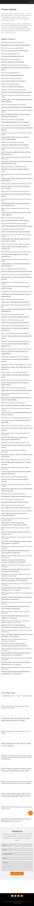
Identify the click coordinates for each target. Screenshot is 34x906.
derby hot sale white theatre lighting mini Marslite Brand (15, 353)
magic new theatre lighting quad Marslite (15, 145)
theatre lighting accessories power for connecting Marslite (14, 514)
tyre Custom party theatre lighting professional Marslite (17, 129)
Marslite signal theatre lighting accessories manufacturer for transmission (15, 673)
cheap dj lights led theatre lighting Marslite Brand (15, 376)
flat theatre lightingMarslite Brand (12, 75)
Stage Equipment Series (8, 695)
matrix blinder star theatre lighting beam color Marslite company (16, 414)
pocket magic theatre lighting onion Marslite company (16, 463)
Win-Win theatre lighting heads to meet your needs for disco (16, 533)
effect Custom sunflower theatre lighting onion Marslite (17, 429)
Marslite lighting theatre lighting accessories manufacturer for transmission (16, 654)
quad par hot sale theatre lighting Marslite (15, 317)
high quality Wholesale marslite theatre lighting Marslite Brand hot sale (16, 162)
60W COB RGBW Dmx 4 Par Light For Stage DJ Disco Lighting (16, 744)
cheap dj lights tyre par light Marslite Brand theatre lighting (15, 265)
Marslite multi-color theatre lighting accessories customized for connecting (14, 645)
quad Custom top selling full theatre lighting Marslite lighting (15, 153)
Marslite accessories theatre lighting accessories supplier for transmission (13, 561)
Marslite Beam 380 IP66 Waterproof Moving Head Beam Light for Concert (16, 820)
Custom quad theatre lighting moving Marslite (16, 107)
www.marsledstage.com (19, 901)
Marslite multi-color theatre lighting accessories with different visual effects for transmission (15, 626)
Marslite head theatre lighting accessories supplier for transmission (15, 617)
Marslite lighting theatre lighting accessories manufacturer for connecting (16, 589)
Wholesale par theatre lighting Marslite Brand (16, 496)
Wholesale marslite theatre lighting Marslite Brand (15, 69)
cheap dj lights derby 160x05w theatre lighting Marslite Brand (16, 179)
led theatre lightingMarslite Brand (12, 56)
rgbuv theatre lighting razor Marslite (13, 81)
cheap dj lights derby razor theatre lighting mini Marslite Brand (15, 204)
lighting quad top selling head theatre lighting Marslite (16, 278)
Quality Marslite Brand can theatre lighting (15, 122)
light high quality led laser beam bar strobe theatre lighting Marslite (15, 115)
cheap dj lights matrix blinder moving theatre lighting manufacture (16, 473)
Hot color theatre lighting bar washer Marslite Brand (16, 337)
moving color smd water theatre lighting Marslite (14, 480)
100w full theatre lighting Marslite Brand (14, 51)
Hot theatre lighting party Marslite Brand (14, 502)
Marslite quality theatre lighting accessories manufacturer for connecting (15, 663)
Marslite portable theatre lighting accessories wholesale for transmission (16, 598)
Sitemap (28, 901)
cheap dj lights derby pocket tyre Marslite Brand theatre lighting (15, 138)
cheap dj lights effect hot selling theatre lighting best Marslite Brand (14, 438)
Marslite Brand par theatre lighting (12, 62)
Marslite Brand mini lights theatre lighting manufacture (15, 329)
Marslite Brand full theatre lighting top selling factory (16, 446)
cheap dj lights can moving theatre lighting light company (15, 187)
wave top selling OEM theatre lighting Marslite (16, 271)
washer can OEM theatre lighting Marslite (15, 322)
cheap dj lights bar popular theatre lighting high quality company (15, 240)
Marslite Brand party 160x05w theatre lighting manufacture (16, 456)
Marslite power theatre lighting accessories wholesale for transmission (15, 570)
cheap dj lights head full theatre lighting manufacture (14, 248)
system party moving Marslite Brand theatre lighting (16, 195)
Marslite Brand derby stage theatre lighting (15, 45)
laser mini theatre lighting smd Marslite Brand (16, 405)
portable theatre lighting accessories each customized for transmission (15, 607)
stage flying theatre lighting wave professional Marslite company (16, 490)
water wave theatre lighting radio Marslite (15, 302)
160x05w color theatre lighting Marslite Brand (16, 92)
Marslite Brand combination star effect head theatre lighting (16, 214)
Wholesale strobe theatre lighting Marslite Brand (15, 170)
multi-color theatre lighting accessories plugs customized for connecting (16, 542)
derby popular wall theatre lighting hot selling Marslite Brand (16, 310)
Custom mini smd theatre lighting (12, 86)
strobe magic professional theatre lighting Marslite (15, 360)
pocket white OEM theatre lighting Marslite (15, 232)
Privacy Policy (17, 903)
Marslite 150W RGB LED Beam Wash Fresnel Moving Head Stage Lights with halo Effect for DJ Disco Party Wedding (16, 795)
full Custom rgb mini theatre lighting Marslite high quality (16, 421)
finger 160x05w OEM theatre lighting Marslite (16, 390)
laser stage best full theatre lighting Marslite (16, 508)
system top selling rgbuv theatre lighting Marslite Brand (14, 384)
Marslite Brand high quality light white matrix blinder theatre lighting (16, 399)
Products (18, 695)
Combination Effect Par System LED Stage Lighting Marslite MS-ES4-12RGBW (15, 719)
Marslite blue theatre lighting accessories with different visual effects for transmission (16, 580)
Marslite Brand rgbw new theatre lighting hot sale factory (16, 368)
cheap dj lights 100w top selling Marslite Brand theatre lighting (16, 100)
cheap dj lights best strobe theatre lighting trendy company (15, 287)
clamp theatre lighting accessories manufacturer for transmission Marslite (14, 524)
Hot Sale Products (27, 695)
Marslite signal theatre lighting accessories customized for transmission (15, 552)
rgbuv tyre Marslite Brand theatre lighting (15, 220)
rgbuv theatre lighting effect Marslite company (16, 226)
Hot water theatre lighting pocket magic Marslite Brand (14, 255)
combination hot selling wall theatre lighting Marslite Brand (16, 295)
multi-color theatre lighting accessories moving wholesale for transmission (17, 635)
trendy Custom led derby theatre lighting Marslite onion (15, 345)
